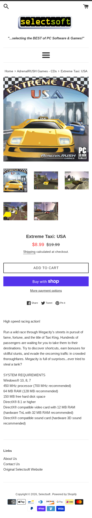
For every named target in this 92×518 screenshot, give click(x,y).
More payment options (46, 290)
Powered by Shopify (64, 494)
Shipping (29, 251)
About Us (10, 459)
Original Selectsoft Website (23, 469)
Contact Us (11, 464)
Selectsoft (44, 494)
